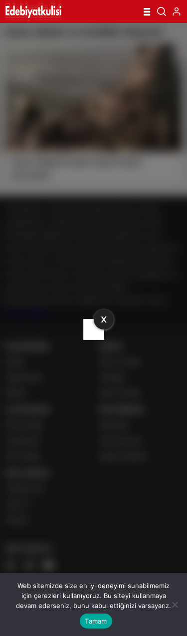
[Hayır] (175, 605)
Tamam (96, 621)
